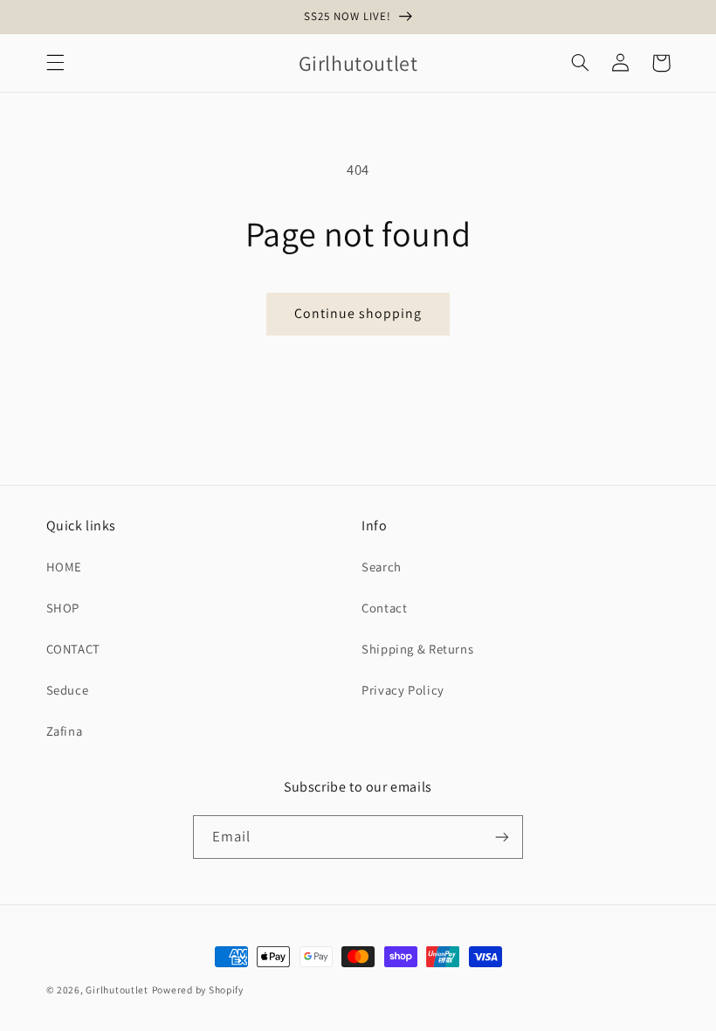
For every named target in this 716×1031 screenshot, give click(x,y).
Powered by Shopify (198, 989)
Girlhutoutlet (117, 989)
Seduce (67, 690)
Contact (384, 607)
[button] (55, 63)
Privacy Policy (402, 690)
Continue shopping (358, 313)
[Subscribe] (502, 836)
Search (381, 566)
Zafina (64, 731)
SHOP (63, 607)
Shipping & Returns (417, 648)
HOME (64, 566)
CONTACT (73, 648)
